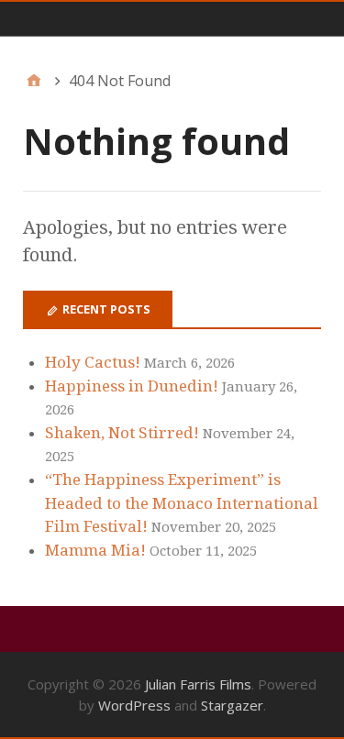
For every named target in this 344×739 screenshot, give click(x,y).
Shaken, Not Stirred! (122, 433)
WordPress (134, 705)
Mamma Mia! (95, 550)
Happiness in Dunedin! (131, 386)
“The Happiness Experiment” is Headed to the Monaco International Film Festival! (181, 502)
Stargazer (232, 705)
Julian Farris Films (198, 684)
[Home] (34, 81)
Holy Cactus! (92, 362)
